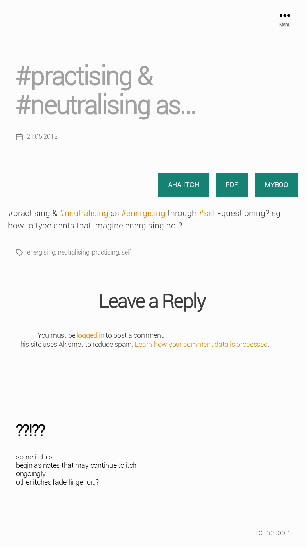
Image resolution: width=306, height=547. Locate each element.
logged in (90, 335)
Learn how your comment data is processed (201, 344)
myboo (276, 185)
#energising (143, 213)
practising (105, 252)
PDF (232, 185)
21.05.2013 (42, 136)
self (126, 252)
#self (208, 213)
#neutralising (83, 213)
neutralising (74, 252)
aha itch (184, 185)
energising (41, 252)
